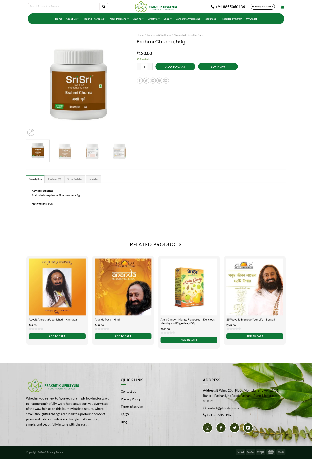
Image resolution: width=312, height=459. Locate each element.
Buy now (218, 66)
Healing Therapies (93, 18)
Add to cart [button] (57, 336)
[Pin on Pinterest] (159, 81)
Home (58, 18)
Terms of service (132, 407)
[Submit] (103, 6)
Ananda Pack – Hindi (107, 319)
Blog (124, 422)
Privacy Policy (130, 399)
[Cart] (282, 7)
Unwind (137, 18)
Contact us (128, 391)
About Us (71, 18)
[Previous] (32, 84)
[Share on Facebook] (140, 81)
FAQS (125, 414)
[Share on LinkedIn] (166, 81)
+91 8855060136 (219, 415)
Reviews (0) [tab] (54, 179)
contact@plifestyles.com (224, 408)
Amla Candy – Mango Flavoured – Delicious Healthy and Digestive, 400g (188, 321)
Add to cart (175, 66)
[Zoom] (30, 132)
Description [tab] (35, 179)
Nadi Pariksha (118, 18)
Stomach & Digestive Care (188, 35)
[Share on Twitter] (146, 81)
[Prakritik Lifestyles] (156, 6)
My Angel (251, 18)
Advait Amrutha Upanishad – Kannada (53, 319)
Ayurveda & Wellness (159, 35)
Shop (167, 18)
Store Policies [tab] (75, 179)
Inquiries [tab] (93, 179)
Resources (210, 18)
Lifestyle (153, 18)
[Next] (124, 84)
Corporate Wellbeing (188, 18)
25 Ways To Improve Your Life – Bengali (250, 319)
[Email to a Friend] (153, 81)
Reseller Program (232, 18)
